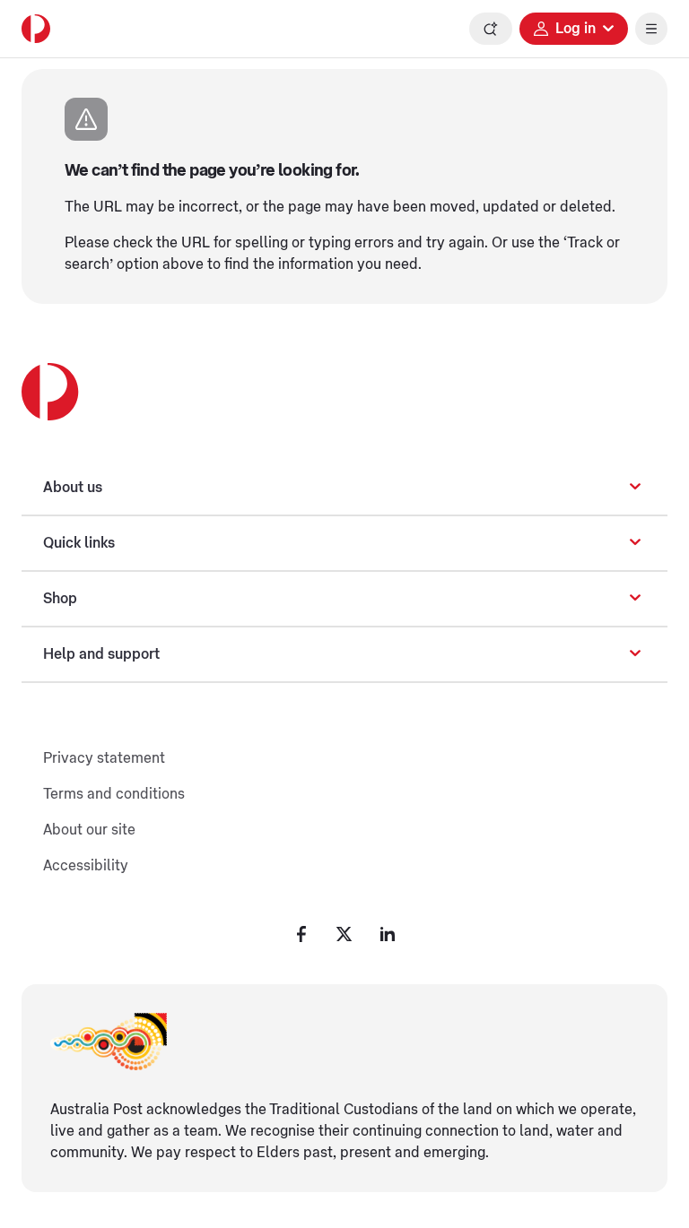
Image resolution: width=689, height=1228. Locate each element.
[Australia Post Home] (36, 28)
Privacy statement (104, 758)
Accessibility (85, 866)
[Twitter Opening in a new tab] (344, 934)
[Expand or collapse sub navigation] (635, 487)
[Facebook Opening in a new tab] (301, 934)
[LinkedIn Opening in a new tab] (387, 934)
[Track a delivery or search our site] (490, 29)
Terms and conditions (114, 794)
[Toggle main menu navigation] (651, 29)
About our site (89, 830)
